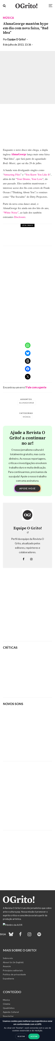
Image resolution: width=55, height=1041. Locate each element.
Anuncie (7, 966)
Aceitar (34, 1036)
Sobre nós (8, 958)
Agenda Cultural (11, 1012)
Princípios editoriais (13, 970)
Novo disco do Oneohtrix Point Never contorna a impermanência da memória (37, 688)
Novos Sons (27, 228)
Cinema (6, 1004)
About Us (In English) (13, 962)
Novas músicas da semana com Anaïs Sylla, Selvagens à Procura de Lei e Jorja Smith (24, 749)
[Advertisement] (27, 609)
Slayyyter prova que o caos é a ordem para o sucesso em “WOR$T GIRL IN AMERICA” (37, 659)
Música (8, 17)
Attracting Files (12, 174)
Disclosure (19, 217)
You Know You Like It (37, 174)
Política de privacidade (14, 974)
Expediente (8, 978)
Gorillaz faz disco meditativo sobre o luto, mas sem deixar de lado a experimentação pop (37, 673)
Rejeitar (21, 1036)
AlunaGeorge (18, 154)
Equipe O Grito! (16, 39)
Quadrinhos (9, 1008)
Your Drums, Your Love (29, 179)
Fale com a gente (36, 387)
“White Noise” (11, 212)
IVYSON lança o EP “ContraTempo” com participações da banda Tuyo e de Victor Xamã (33, 237)
